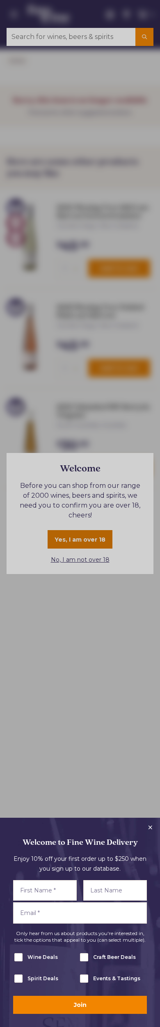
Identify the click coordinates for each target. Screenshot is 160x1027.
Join (80, 1005)
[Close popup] (150, 827)
